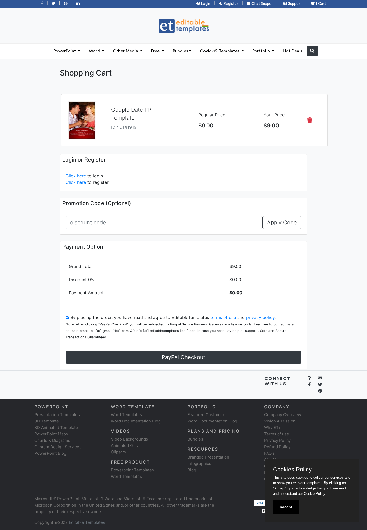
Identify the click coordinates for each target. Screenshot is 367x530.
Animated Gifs (124, 445)
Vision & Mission (280, 421)
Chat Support (262, 4)
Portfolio (261, 51)
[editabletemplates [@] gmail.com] (323, 378)
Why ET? (272, 427)
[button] (312, 51)
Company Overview (282, 414)
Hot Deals (292, 51)
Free (156, 51)
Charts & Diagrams (52, 440)
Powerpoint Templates (132, 469)
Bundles (180, 51)
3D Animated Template (56, 427)
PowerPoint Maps (51, 433)
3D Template (46, 421)
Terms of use (276, 433)
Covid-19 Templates (220, 51)
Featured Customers (207, 414)
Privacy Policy (277, 440)
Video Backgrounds (129, 439)
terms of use (223, 317)
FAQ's (269, 453)
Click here (76, 175)
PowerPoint (65, 51)
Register (230, 4)
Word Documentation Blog (136, 421)
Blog (192, 469)
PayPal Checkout (183, 357)
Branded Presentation (208, 457)
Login (205, 4)
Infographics (199, 463)
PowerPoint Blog (50, 453)
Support (294, 4)
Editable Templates (87, 522)
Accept (285, 507)
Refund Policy (277, 446)
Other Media (126, 51)
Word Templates (126, 414)
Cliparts (118, 451)
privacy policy (260, 317)
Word (95, 51)
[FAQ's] (312, 378)
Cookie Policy (314, 494)
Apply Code (282, 222)
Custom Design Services (57, 446)
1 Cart (320, 4)
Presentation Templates (57, 414)
